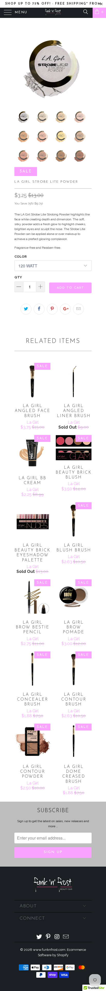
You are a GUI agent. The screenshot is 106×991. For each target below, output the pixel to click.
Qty (18, 277)
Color (20, 256)
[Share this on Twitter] (26, 309)
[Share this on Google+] (65, 309)
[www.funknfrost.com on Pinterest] (48, 937)
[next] (87, 64)
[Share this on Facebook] (39, 309)
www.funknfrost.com (49, 950)
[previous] (19, 64)
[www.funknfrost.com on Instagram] (57, 937)
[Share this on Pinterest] (52, 309)
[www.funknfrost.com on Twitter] (39, 937)
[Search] (85, 11)
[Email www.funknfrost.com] (66, 937)
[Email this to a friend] (78, 309)
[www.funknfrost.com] (53, 13)
